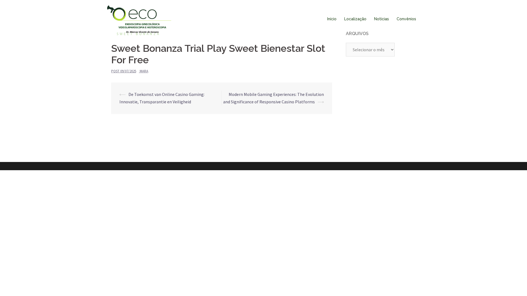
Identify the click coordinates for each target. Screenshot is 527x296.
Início (332, 19)
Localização (355, 19)
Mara (144, 71)
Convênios (406, 19)
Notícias (381, 19)
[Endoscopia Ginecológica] (139, 18)
